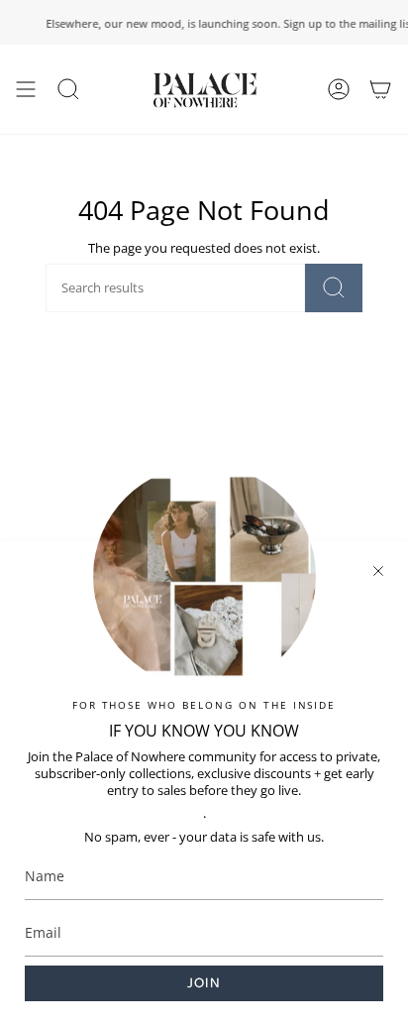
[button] (68, 89)
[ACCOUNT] (339, 89)
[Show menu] (26, 89)
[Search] (333, 288)
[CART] (380, 89)
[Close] (378, 571)
